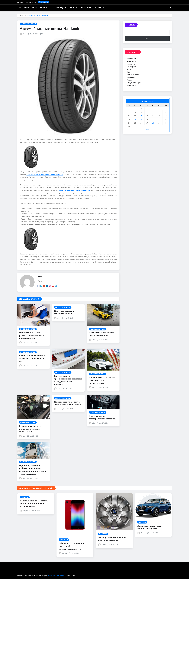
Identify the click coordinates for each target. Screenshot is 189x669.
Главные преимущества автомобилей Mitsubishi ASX (32, 358)
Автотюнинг (131, 64)
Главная (24, 8)
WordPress (51, 575)
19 (141, 119)
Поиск (131, 24)
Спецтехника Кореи (134, 83)
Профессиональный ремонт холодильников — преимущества (33, 335)
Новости (86, 8)
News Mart (60, 575)
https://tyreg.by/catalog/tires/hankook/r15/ (74, 190)
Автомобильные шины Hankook (37, 15)
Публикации (58, 8)
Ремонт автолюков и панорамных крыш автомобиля (30, 429)
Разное (73, 8)
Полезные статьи (133, 75)
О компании (39, 8)
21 (153, 119)
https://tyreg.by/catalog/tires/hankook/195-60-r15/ (44, 174)
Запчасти (130, 69)
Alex (24, 34)
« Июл (146, 129)
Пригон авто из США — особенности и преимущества (102, 380)
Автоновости (131, 61)
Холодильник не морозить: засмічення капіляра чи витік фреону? (34, 503)
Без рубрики (131, 66)
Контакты (101, 8)
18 (135, 119)
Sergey (25, 511)
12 (141, 116)
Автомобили (131, 58)
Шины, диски (131, 85)
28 (153, 123)
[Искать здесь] (171, 7)
